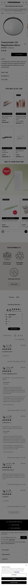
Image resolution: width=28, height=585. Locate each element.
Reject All (14, 578)
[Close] (26, 565)
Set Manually (14, 574)
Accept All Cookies (14, 582)
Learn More (17, 572)
